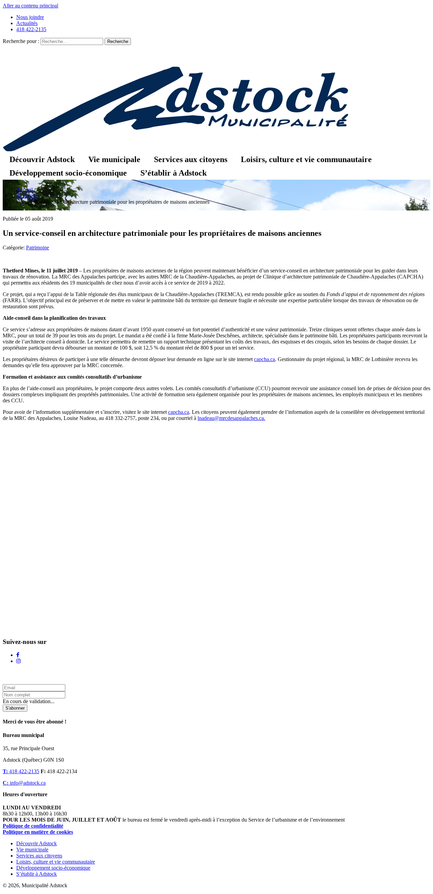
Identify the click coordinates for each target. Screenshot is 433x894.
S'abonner (15, 708)
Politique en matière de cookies (38, 832)
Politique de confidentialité (33, 826)
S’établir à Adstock (173, 173)
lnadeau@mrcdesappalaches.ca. (231, 418)
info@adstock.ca (24, 783)
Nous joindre (30, 17)
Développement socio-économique (68, 173)
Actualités (27, 23)
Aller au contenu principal (30, 5)
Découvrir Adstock (42, 159)
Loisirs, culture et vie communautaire (306, 159)
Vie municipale (114, 159)
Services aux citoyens (190, 159)
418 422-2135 (31, 29)
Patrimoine (37, 247)
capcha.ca (264, 359)
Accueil (24, 190)
